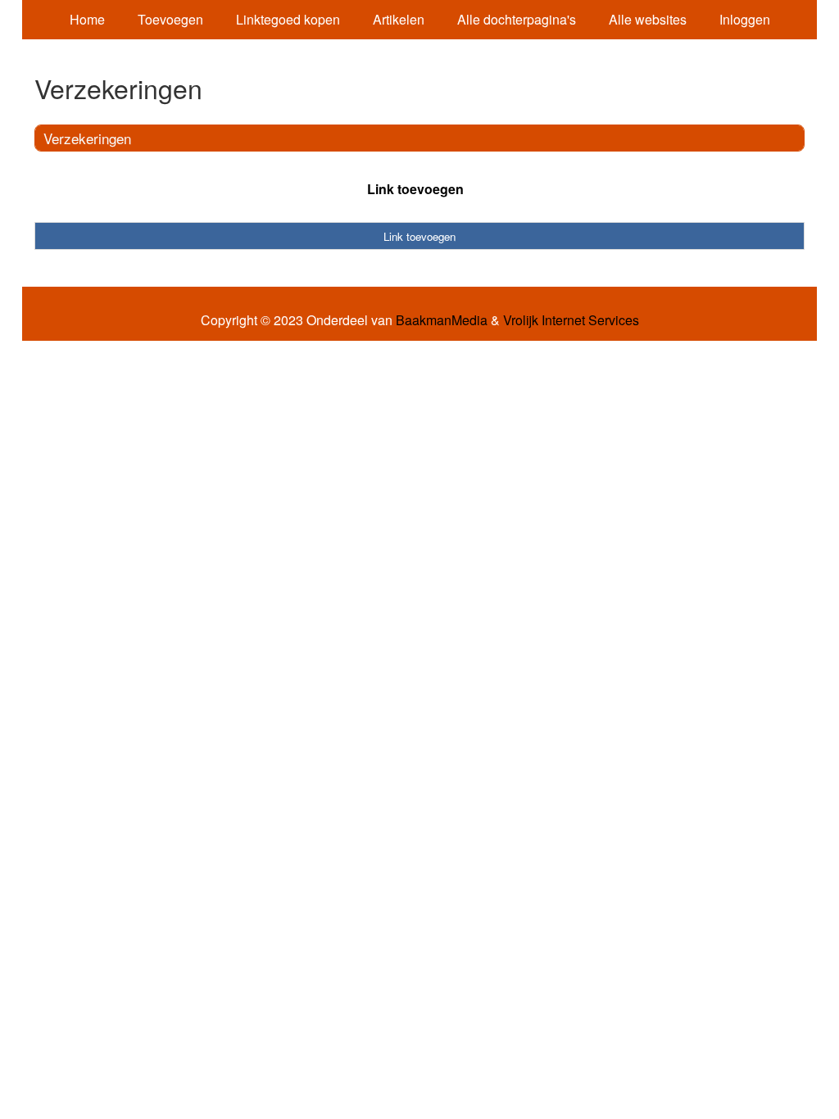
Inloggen (744, 19)
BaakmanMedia (442, 320)
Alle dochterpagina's (516, 19)
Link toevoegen (415, 188)
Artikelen (398, 19)
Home (87, 19)
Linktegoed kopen (288, 19)
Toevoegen (170, 19)
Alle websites (648, 19)
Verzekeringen (87, 138)
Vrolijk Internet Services (571, 320)
